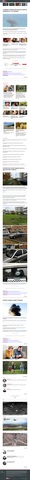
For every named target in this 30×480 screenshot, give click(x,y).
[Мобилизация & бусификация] (12, 5)
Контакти (2, 471)
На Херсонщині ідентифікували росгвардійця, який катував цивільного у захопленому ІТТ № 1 (14, 140)
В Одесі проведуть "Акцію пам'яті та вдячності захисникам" (11, 161)
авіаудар (23, 68)
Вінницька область (20, 288)
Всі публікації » (25, 376)
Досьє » (4, 449)
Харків (12, 68)
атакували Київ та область (17, 330)
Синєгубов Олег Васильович (8, 68)
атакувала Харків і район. (21, 57)
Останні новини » (5, 138)
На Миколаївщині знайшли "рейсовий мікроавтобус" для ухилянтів (12, 156)
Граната (23, 288)
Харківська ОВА (19, 68)
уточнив (19, 327)
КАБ (24, 68)
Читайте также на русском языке (18, 12)
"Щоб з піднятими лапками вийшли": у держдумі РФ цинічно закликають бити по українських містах (14, 151)
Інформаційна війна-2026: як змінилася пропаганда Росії (13, 389)
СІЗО (5, 288)
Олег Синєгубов (18, 31)
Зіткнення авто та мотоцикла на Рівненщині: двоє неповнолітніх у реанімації (13, 154)
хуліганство (15, 288)
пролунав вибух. (24, 331)
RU (27, 1)
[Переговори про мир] (18, 5)
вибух (7, 288)
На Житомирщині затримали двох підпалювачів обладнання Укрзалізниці (12, 294)
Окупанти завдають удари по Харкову (7, 71)
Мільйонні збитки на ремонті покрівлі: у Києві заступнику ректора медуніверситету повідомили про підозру (14, 146)
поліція (9, 288)
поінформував (18, 51)
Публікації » (4, 345)
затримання (12, 288)
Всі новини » (25, 77)
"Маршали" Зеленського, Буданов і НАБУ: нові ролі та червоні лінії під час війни (16, 384)
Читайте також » (5, 290)
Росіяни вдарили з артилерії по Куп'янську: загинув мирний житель (11, 340)
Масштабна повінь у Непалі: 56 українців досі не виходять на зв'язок (12, 159)
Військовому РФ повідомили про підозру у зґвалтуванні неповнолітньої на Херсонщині (15, 148)
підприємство (15, 68)
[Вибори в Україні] (24, 5)
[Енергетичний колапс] (5, 5)
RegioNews (24, 31)
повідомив (6, 31)
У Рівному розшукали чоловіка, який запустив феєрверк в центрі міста (11, 291)
